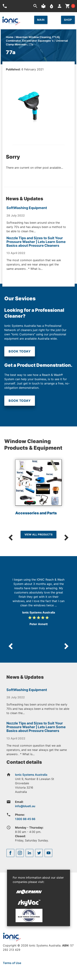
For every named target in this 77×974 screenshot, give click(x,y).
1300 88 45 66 (25, 819)
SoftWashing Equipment (26, 208)
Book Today (20, 351)
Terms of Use (12, 963)
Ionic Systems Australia (31, 774)
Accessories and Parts (36, 513)
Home (9, 37)
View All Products (39, 534)
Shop (68, 19)
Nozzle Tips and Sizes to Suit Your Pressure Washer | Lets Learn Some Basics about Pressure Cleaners (36, 242)
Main (41, 19)
